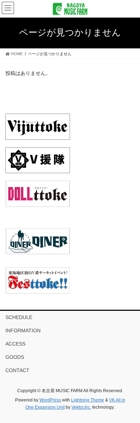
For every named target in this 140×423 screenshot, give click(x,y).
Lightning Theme (87, 400)
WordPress (50, 400)
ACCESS (15, 344)
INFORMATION (23, 330)
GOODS (14, 357)
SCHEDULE (18, 317)
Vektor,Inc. (81, 407)
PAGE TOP (129, 404)
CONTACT (17, 370)
